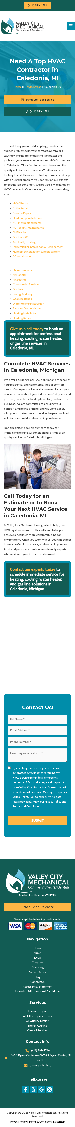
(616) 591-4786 (40, 1050)
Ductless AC (20, 237)
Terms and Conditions (26, 806)
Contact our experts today (32, 569)
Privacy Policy (53, 801)
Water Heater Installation (28, 303)
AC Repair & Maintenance (28, 227)
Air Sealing (19, 279)
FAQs (37, 957)
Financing (38, 967)
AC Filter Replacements (27, 223)
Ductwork (19, 289)
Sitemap (59, 1121)
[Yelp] (33, 1089)
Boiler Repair (20, 208)
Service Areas (33, 87)
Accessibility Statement (37, 986)
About (37, 953)
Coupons (37, 962)
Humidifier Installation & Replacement (36, 251)
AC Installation (22, 256)
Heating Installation (25, 313)
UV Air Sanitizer (22, 270)
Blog (37, 977)
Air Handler (19, 275)
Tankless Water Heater (27, 308)
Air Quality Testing (24, 242)
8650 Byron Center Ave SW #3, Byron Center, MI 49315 (41, 1057)
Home (18, 87)
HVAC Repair (20, 203)
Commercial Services (26, 284)
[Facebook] (25, 1089)
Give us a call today (27, 328)
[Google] (41, 1089)
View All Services (37, 1030)
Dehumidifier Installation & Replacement (38, 247)
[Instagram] (49, 1089)
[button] (37, 5)
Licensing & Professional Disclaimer (37, 991)
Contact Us (37, 982)
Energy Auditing (22, 294)
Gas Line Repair (22, 299)
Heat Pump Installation (27, 218)
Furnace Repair (22, 213)
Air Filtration (20, 232)
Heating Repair (22, 318)
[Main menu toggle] (71, 26)
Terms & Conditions (41, 1121)
